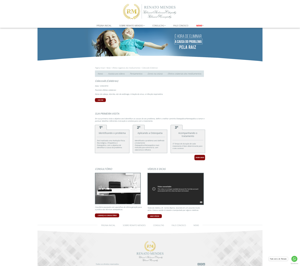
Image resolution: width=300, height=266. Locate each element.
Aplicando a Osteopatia (150, 133)
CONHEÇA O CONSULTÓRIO (107, 215)
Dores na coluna (155, 73)
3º (176, 127)
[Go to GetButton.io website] (294, 263)
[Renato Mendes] (150, 20)
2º (138, 127)
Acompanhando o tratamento (187, 135)
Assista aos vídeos (116, 73)
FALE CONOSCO (180, 25)
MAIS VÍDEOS (154, 216)
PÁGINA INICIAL (104, 25)
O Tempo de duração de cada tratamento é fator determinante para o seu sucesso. (187, 146)
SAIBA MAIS (199, 157)
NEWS (199, 25)
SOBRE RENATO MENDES (131, 25)
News (108, 68)
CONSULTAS (158, 25)
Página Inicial (100, 68)
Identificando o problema (112, 133)
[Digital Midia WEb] (201, 264)
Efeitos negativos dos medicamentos (126, 68)
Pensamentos (136, 73)
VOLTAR (100, 100)
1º (101, 127)
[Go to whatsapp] (294, 259)
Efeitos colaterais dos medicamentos (184, 73)
